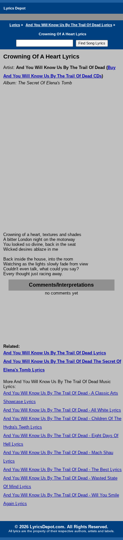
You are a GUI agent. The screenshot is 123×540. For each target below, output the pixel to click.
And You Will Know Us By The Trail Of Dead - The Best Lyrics (62, 469)
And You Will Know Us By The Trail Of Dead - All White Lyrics (62, 410)
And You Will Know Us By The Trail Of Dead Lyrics (69, 25)
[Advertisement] (61, 167)
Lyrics (15, 25)
